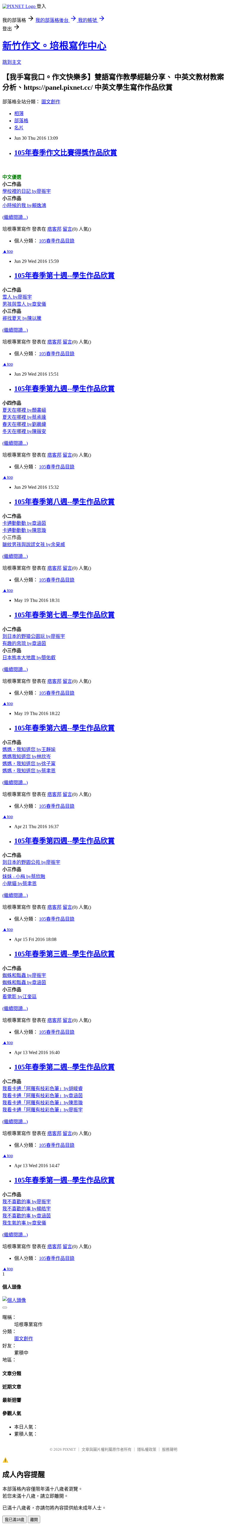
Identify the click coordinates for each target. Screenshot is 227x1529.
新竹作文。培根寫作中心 (54, 45)
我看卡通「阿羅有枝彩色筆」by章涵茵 (42, 1095)
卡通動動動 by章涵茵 (24, 523)
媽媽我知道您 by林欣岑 (26, 756)
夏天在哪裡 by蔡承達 (24, 417)
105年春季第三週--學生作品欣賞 (64, 954)
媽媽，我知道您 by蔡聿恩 (29, 770)
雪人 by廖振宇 (17, 296)
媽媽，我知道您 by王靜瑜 (29, 749)
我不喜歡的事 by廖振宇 (26, 1201)
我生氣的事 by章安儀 (24, 1222)
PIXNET (69, 1449)
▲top (7, 251)
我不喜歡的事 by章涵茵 (26, 1215)
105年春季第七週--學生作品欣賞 (64, 615)
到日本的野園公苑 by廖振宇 (31, 862)
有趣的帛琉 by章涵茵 (24, 643)
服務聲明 (169, 1449)
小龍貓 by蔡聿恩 (19, 883)
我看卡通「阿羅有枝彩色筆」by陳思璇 (42, 1102)
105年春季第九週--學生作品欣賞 (64, 389)
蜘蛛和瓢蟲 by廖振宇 (24, 975)
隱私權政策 (146, 1449)
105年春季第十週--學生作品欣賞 (64, 275)
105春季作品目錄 (56, 240)
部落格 (21, 120)
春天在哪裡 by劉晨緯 (24, 424)
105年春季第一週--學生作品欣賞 (64, 1180)
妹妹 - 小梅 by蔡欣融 (23, 876)
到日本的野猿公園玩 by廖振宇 (33, 636)
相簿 (19, 113)
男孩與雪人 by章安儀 (24, 304)
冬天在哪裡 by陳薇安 (24, 431)
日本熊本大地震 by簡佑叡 (29, 657)
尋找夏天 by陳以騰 (21, 318)
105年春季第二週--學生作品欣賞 (64, 1067)
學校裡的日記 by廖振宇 (26, 191)
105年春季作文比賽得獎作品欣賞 (65, 153)
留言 (67, 229)
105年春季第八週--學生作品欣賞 (64, 502)
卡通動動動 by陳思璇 (24, 530)
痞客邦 (54, 229)
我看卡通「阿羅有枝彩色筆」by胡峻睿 (42, 1088)
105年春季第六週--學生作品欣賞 (64, 728)
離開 (34, 1519)
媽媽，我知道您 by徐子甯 (29, 763)
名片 (19, 127)
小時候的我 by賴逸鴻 (24, 205)
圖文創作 (50, 101)
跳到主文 (11, 62)
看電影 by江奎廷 (19, 996)
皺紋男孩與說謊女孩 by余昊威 (33, 544)
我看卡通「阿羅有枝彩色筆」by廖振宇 (42, 1109)
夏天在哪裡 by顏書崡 (24, 410)
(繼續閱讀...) (15, 217)
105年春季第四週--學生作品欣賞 (64, 841)
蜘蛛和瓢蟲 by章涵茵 (24, 982)
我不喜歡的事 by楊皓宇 (26, 1208)
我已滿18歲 (14, 1519)
